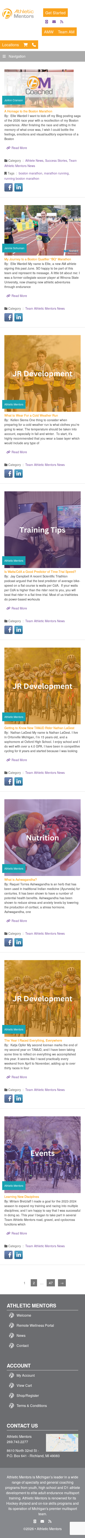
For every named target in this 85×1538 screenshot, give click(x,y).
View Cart (24, 1385)
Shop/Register (28, 1395)
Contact (23, 1345)
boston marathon (30, 173)
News (21, 1335)
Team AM (66, 31)
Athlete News (34, 160)
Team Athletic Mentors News (45, 308)
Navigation (17, 56)
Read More (19, 148)
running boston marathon (21, 178)
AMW (49, 31)
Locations (10, 44)
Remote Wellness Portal (35, 1325)
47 (51, 1282)
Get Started (55, 12)
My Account (26, 1375)
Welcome (24, 1315)
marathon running (56, 173)
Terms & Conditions (32, 1405)
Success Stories (56, 160)
